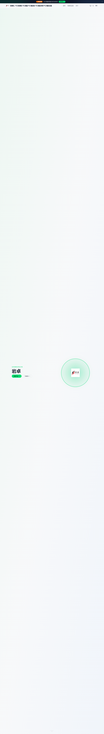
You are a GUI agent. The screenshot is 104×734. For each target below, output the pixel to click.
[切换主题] (90, 6)
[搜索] (93, 6)
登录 (96, 5)
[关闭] (102, 1)
